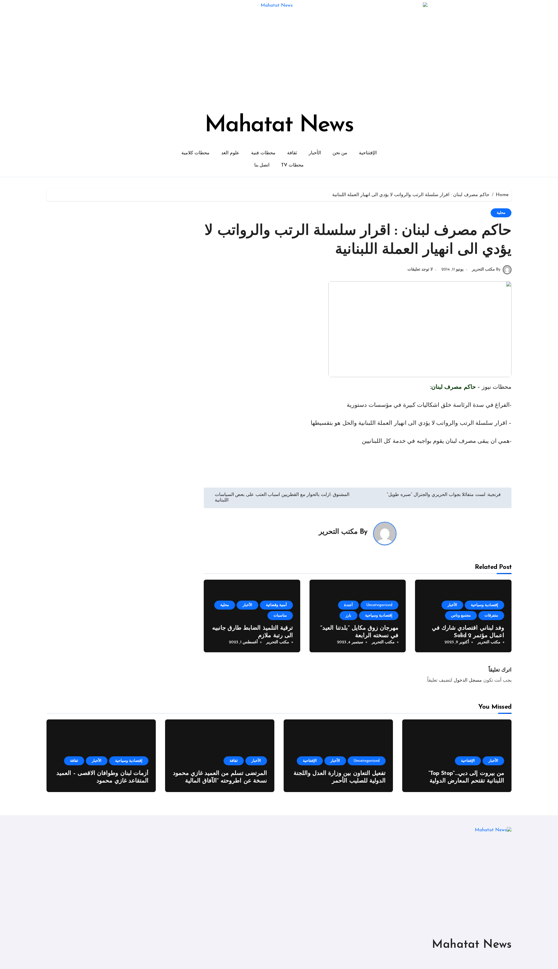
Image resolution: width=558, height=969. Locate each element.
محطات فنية (263, 153)
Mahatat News (279, 125)
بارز (348, 615)
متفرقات (491, 615)
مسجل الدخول (468, 680)
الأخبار (315, 153)
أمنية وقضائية (276, 605)
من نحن (340, 153)
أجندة (348, 605)
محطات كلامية (195, 153)
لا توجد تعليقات (420, 269)
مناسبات (280, 615)
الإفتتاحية (368, 153)
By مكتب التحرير (486, 269)
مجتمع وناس (461, 615)
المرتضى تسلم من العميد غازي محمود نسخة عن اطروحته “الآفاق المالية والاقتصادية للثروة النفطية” (220, 781)
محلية (501, 213)
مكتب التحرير (338, 532)
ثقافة (292, 153)
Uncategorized (379, 605)
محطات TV (292, 165)
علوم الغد (230, 153)
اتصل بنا (262, 165)
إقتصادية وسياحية (484, 605)
